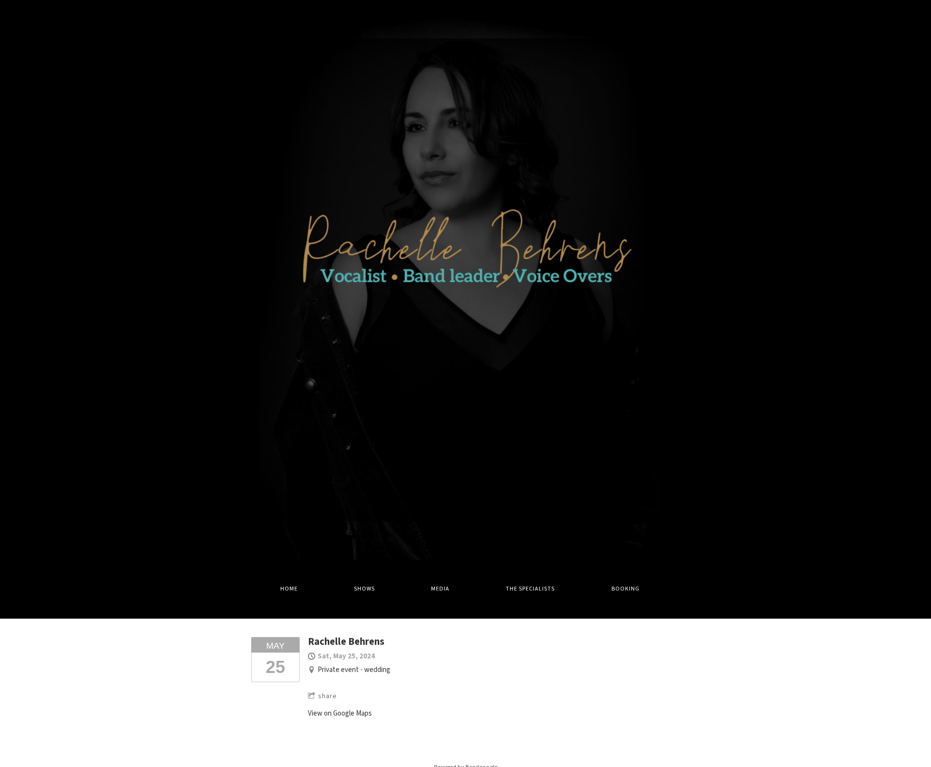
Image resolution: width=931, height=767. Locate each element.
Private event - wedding (354, 670)
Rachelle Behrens (346, 642)
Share (327, 696)
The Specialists (530, 589)
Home (289, 589)
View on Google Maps (340, 713)
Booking (625, 589)
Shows (364, 589)
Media (440, 589)
